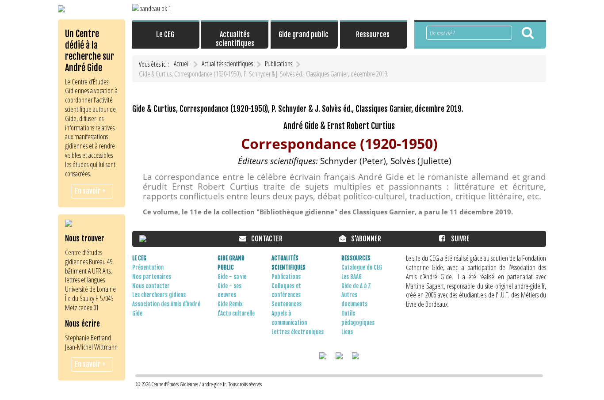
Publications (286, 276)
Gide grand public (231, 263)
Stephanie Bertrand (88, 338)
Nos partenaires (151, 276)
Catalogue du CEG (361, 267)
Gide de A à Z (356, 286)
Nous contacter (151, 286)
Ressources (356, 258)
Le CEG (139, 258)
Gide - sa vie (232, 276)
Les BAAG (351, 276)
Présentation (148, 267)
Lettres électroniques (297, 331)
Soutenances (286, 304)
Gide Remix (230, 304)
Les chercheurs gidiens (159, 294)
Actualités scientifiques (288, 263)
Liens (347, 331)
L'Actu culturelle (236, 313)
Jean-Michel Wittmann (91, 347)
